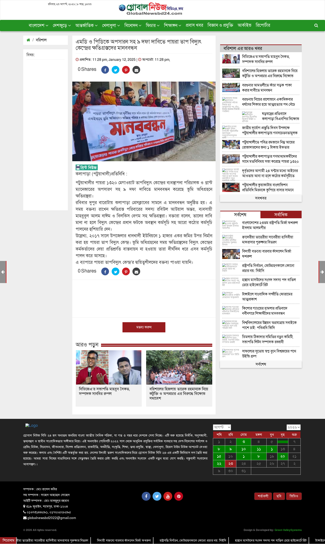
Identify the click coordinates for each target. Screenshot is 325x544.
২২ (219, 463)
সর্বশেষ (261, 364)
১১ (259, 449)
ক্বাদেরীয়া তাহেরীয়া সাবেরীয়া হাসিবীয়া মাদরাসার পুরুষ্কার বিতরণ (267, 240)
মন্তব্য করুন (143, 327)
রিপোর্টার (263, 25)
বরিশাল (41, 40)
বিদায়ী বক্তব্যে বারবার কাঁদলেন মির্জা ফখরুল (266, 254)
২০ (282, 456)
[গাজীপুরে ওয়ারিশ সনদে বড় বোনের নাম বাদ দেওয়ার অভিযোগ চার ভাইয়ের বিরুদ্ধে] (282, 442)
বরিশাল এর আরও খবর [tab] (243, 49)
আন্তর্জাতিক (85, 26)
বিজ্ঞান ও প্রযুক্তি (220, 25)
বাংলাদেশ (37, 26)
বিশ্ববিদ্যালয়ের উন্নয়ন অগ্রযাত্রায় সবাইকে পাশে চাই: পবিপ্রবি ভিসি (269, 325)
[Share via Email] (136, 70)
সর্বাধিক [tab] (280, 215)
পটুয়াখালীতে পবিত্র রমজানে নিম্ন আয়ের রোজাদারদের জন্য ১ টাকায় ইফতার (268, 145)
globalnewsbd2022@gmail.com (51, 517)
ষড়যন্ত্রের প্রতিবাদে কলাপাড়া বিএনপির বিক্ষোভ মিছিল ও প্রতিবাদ (280, 116)
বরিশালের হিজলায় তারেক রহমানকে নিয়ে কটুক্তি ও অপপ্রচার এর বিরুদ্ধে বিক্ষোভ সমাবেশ (178, 394)
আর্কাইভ (244, 25)
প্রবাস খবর (194, 25)
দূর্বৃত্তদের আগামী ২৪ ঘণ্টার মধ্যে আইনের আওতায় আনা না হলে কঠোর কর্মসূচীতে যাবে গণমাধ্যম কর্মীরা (270, 173)
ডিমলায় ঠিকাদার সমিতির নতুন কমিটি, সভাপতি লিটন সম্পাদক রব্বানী (267, 340)
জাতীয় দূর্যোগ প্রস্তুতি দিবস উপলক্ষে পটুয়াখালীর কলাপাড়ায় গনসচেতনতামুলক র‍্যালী (270, 131)
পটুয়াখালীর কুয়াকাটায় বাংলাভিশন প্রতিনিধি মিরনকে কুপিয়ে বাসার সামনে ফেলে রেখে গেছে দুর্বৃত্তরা (268, 188)
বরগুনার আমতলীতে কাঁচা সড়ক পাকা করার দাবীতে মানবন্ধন (267, 88)
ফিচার (151, 26)
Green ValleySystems (288, 530)
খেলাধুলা (109, 26)
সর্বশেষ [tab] (240, 215)
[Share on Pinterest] (126, 70)
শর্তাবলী (263, 496)
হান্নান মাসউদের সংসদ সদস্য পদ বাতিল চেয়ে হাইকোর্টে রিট (269, 282)
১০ (243, 449)
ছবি (279, 496)
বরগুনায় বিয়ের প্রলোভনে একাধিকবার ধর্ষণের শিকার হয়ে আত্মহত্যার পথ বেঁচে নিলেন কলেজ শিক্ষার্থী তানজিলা (268, 102)
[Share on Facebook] (105, 70)
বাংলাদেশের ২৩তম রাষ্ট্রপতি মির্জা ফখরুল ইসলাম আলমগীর (270, 225)
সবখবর (260, 198)
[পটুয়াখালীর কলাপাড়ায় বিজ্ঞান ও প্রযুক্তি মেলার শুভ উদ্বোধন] (322, 272)
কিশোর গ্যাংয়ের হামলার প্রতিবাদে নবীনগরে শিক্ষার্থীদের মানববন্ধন (264, 311)
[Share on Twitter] (115, 70)
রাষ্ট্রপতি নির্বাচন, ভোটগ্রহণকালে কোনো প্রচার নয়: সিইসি (268, 268)
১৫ (219, 456)
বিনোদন (131, 26)
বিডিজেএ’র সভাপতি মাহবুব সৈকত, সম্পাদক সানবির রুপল (104, 391)
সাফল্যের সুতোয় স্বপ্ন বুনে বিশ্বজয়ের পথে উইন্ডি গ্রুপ (269, 354)
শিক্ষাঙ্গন (171, 26)
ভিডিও (294, 496)
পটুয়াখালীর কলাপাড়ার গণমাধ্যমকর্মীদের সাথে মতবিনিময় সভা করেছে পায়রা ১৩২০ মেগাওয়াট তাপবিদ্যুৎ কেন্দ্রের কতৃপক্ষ (270, 159)
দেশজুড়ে (60, 26)
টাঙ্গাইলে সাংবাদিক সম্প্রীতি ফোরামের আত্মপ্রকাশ (267, 297)
